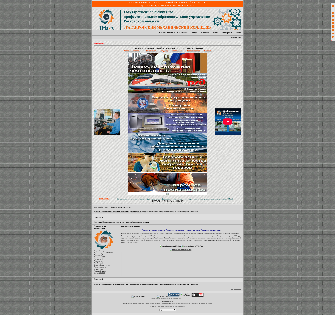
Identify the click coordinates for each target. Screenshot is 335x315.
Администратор (100, 226)
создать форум (236, 289)
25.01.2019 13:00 (134, 226)
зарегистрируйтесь (124, 207)
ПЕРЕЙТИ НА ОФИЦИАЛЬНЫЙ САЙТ (173, 33)
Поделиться (125, 226)
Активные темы (236, 37)
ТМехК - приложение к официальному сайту (112, 212)
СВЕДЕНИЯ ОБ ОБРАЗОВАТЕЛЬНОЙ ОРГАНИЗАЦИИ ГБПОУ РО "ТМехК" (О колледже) (167, 48)
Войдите (112, 207)
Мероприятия (136, 212)
